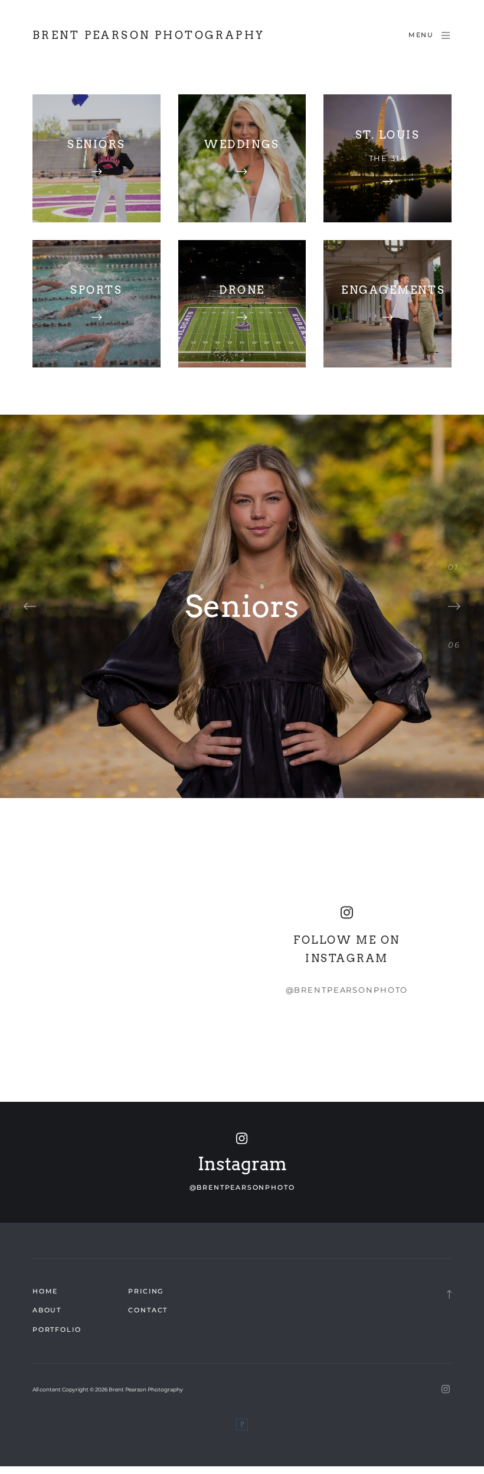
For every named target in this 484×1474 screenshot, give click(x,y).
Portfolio (56, 1330)
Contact (148, 1310)
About (46, 1310)
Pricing (145, 1291)
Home (45, 1291)
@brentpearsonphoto (347, 990)
